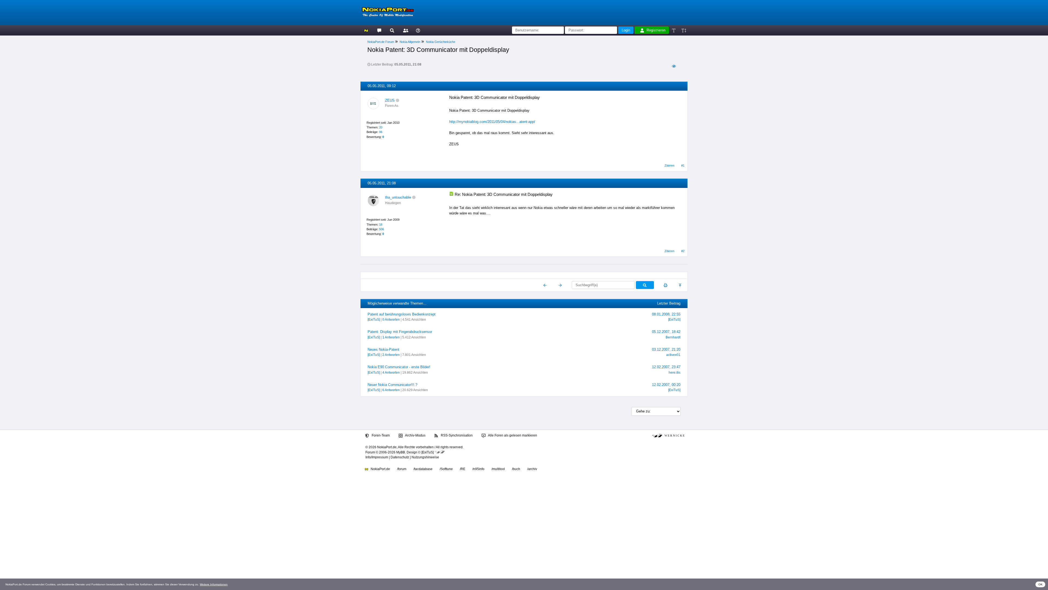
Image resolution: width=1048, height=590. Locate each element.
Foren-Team (380, 435)
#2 (682, 251)
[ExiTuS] (374, 319)
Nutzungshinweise (425, 457)
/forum (401, 469)
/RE (462, 469)
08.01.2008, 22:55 (666, 314)
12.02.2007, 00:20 (666, 385)
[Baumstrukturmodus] (674, 66)
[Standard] (674, 30)
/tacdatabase (423, 469)
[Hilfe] (418, 30)
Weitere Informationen (214, 584)
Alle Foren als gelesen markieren (512, 435)
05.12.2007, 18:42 (666, 332)
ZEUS (390, 100)
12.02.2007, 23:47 (666, 367)
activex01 (673, 354)
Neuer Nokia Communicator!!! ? (392, 385)
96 (380, 132)
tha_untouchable (398, 197)
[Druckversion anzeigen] (665, 285)
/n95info (478, 469)
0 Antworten (391, 319)
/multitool (498, 469)
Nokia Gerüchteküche (440, 41)
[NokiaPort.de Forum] (379, 30)
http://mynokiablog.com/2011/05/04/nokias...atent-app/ (492, 122)
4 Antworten (391, 372)
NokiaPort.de (380, 469)
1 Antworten (391, 337)
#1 (682, 165)
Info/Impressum (376, 457)
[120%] (683, 30)
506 (381, 229)
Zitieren (669, 165)
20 (380, 127)
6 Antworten (391, 390)
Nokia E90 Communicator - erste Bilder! (399, 367)
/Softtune (446, 469)
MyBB (400, 452)
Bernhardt (673, 337)
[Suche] (392, 30)
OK (1040, 584)
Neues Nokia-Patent (383, 349)
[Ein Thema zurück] (545, 285)
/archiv (532, 469)
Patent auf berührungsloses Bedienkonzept (402, 314)
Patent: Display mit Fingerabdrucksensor (400, 332)
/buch (516, 469)
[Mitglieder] (405, 30)
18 (380, 224)
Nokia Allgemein (410, 41)
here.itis (674, 372)
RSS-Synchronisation (456, 435)
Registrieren (656, 30)
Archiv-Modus (414, 435)
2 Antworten (391, 354)
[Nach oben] (680, 285)
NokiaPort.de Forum (380, 41)
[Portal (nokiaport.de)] (366, 30)
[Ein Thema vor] (560, 285)
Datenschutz (400, 457)
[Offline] (397, 100)
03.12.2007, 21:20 (666, 349)
